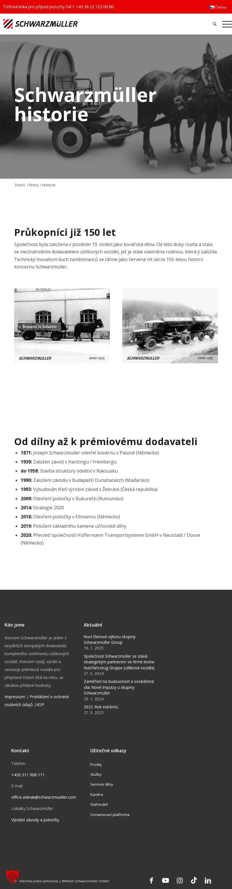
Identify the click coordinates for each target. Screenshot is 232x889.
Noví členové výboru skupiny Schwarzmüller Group (110, 639)
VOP (40, 704)
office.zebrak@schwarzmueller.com (43, 797)
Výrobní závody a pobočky (35, 819)
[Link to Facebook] (151, 880)
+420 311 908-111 (28, 774)
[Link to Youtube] (165, 880)
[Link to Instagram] (179, 880)
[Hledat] (214, 24)
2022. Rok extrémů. (101, 707)
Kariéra (96, 794)
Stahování (99, 804)
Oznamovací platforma (110, 814)
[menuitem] (217, 7)
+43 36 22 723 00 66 (94, 6)
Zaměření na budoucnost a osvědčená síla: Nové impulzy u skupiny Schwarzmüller (119, 687)
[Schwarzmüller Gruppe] (68, 24)
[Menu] (225, 24)
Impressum (15, 696)
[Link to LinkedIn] (208, 880)
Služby (96, 774)
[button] (12, 876)
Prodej (96, 764)
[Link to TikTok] (194, 880)
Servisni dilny (101, 784)
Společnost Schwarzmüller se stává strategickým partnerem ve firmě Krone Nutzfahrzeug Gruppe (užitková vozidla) (119, 661)
